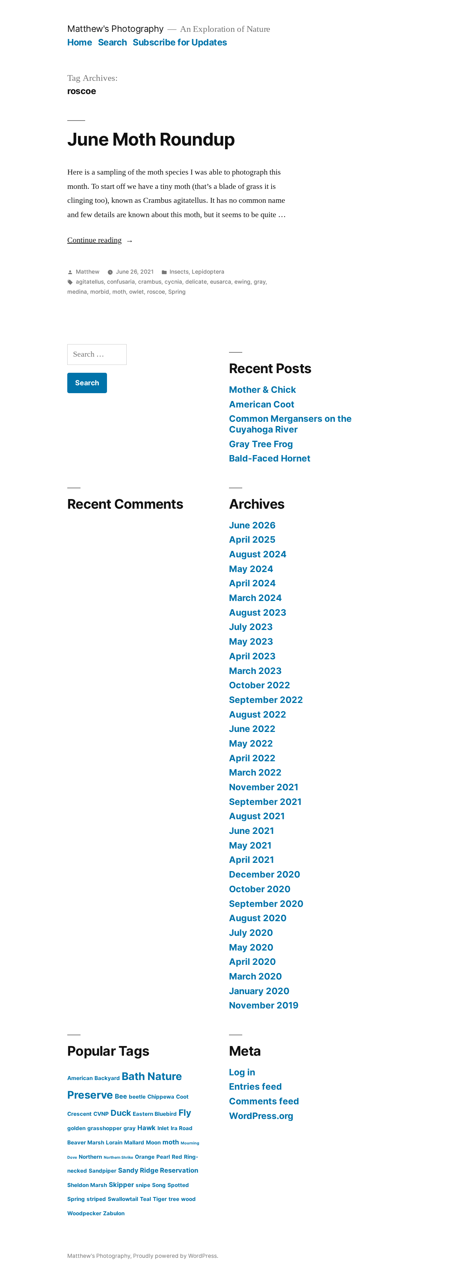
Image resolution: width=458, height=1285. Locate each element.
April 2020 (252, 961)
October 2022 (259, 685)
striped (96, 1199)
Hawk (146, 1128)
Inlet (163, 1128)
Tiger (160, 1199)
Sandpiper (102, 1170)
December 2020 (264, 874)
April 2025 (252, 539)
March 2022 (255, 772)
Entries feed (255, 1086)
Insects (179, 271)
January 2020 (259, 991)
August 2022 (257, 714)
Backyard (107, 1078)
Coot (182, 1096)
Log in (242, 1072)
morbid (99, 291)
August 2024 (258, 554)
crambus (149, 281)
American (80, 1078)
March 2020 (255, 976)
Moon (153, 1142)
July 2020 (251, 932)
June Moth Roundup (151, 139)
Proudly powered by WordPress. (175, 1255)
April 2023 (252, 656)
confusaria (121, 281)
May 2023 (251, 641)
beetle (137, 1096)
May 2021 (250, 845)
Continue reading (100, 240)
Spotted (178, 1185)
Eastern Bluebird (155, 1113)
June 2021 (251, 830)
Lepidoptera (208, 271)
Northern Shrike (118, 1157)
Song (159, 1185)
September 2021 (265, 801)
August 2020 (258, 918)
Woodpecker (84, 1213)
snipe (143, 1185)
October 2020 (260, 889)
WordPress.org (261, 1115)
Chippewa (160, 1096)
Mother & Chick (262, 389)
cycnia (173, 281)
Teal (145, 1199)
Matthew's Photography (115, 28)
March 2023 (255, 670)
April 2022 (252, 758)
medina (77, 291)
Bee (121, 1096)
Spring (177, 291)
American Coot (261, 404)
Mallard (134, 1142)
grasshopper (104, 1128)
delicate (196, 281)
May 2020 (251, 947)
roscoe (156, 291)
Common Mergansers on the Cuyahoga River (290, 424)
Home (79, 42)
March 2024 (255, 597)
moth (119, 291)
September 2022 (266, 699)
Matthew (87, 271)
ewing (242, 281)
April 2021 (251, 859)
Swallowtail (123, 1199)
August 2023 (257, 612)
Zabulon (114, 1213)
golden (76, 1128)
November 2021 (263, 787)
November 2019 (263, 1005)
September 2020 (266, 903)
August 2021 (257, 816)
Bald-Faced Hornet (270, 458)
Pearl (163, 1156)
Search (112, 42)
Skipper (121, 1184)
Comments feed (264, 1101)
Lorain (114, 1142)
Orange (145, 1156)
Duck (121, 1113)
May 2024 (251, 568)
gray (259, 281)
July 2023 (251, 626)
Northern (90, 1156)
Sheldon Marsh (87, 1185)
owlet (136, 291)
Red (177, 1156)
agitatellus (90, 281)
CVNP (101, 1113)
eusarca (220, 281)
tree (174, 1199)
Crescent (79, 1113)
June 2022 (252, 728)
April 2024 (252, 583)
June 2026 (252, 525)
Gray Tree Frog (261, 444)
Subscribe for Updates (180, 42)
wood (188, 1199)
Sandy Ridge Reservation (158, 1170)
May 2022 (251, 743)
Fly (185, 1112)
